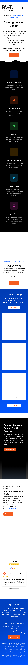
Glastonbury (19, 648)
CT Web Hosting (21, 643)
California (7, 656)
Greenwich (13, 651)
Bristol (5, 646)
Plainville (18, 644)
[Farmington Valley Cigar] (14, 374)
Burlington (8, 651)
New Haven (19, 649)
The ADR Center (14, 367)
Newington (5, 649)
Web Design (16, 15)
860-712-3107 (12, 508)
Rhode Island (22, 655)
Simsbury (23, 651)
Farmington (4, 648)
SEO (17, 17)
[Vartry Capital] (14, 314)
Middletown (15, 646)
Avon (24, 649)
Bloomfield (10, 649)
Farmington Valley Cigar (14, 397)
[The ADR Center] (14, 344)
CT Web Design (15, 628)
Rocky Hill (18, 651)
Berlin (4, 651)
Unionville (8, 652)
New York (10, 655)
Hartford (14, 648)
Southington (9, 646)
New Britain (22, 644)
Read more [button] (5, 584)
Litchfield (15, 649)
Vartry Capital (14, 337)
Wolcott (24, 648)
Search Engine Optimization (8, 644)
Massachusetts (16, 655)
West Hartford (21, 646)
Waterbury (10, 648)
